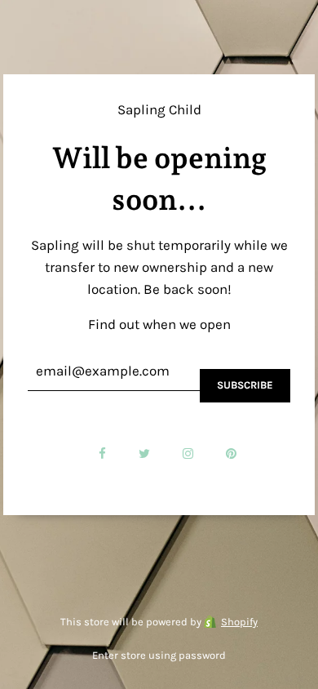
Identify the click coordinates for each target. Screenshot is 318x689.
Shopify (239, 622)
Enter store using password (159, 655)
